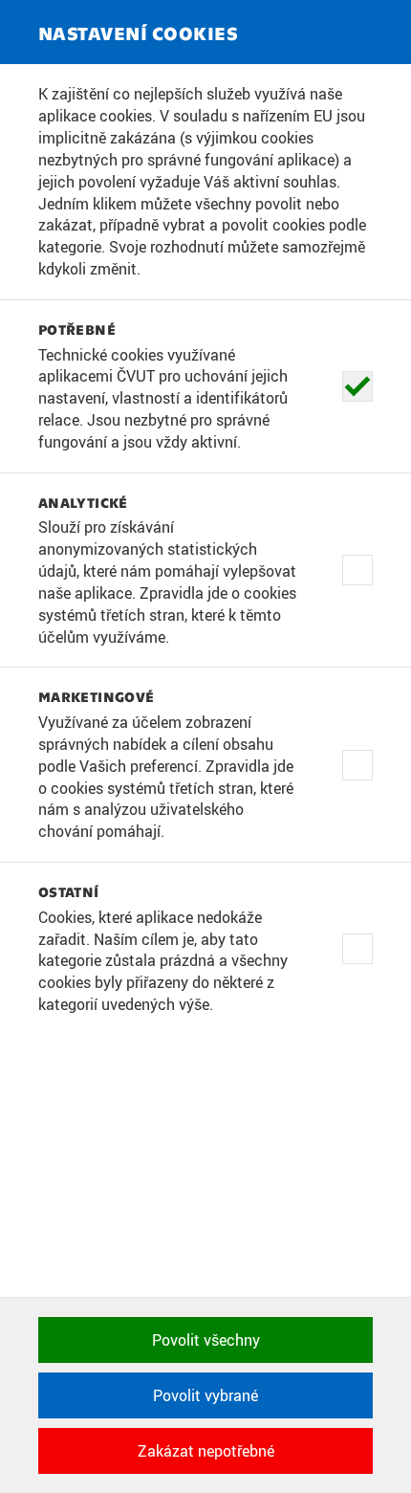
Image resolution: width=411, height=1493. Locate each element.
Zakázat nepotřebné (206, 1450)
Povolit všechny (206, 1339)
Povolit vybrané (205, 1395)
